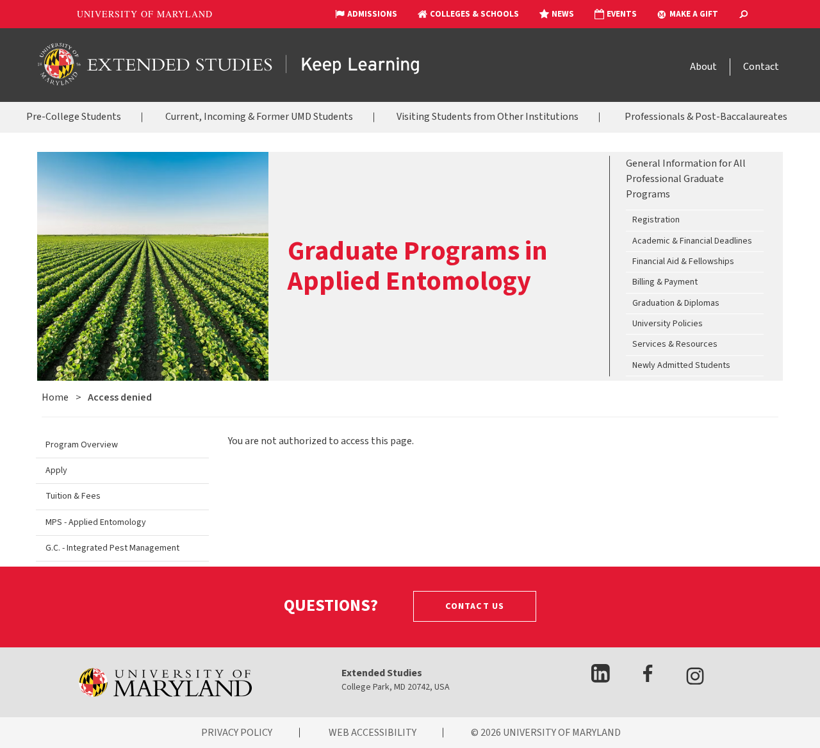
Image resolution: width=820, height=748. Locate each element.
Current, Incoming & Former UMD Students (259, 117)
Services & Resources (675, 344)
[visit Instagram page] (695, 678)
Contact (761, 67)
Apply (56, 470)
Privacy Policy (236, 733)
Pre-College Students (73, 117)
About (703, 67)
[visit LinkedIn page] (600, 678)
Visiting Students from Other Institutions (487, 117)
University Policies (667, 323)
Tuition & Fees (73, 496)
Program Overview (81, 444)
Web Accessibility (372, 733)
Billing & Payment (665, 282)
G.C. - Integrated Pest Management (112, 548)
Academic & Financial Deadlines (692, 241)
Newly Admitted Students (681, 365)
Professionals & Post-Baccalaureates (706, 117)
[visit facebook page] (647, 679)
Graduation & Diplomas (675, 303)
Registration (656, 220)
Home (55, 397)
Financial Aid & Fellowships (683, 261)
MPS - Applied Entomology (95, 522)
